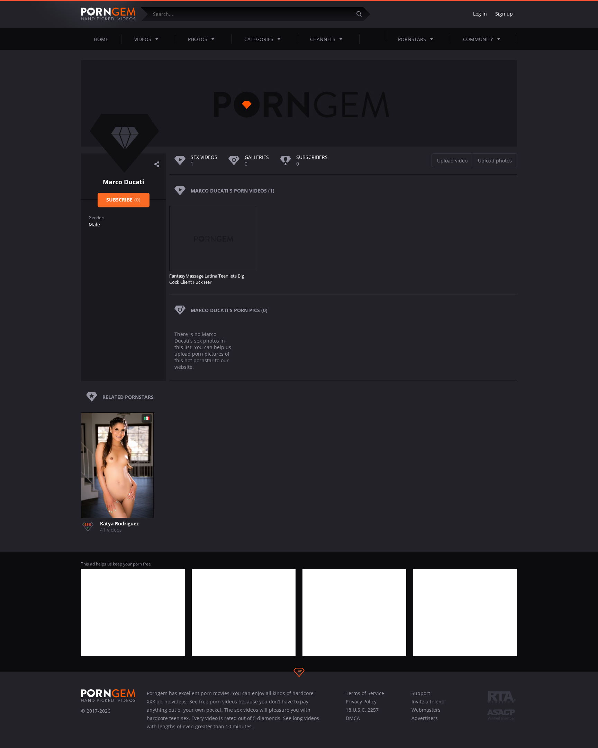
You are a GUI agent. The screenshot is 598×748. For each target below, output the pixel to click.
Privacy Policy (361, 701)
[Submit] (361, 14)
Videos (142, 39)
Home (101, 39)
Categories (258, 39)
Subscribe (123, 199)
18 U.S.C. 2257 (362, 710)
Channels (322, 39)
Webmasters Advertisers (426, 714)
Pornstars (412, 39)
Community (478, 39)
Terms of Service (365, 693)
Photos (197, 39)
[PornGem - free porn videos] (108, 14)
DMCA (353, 718)
